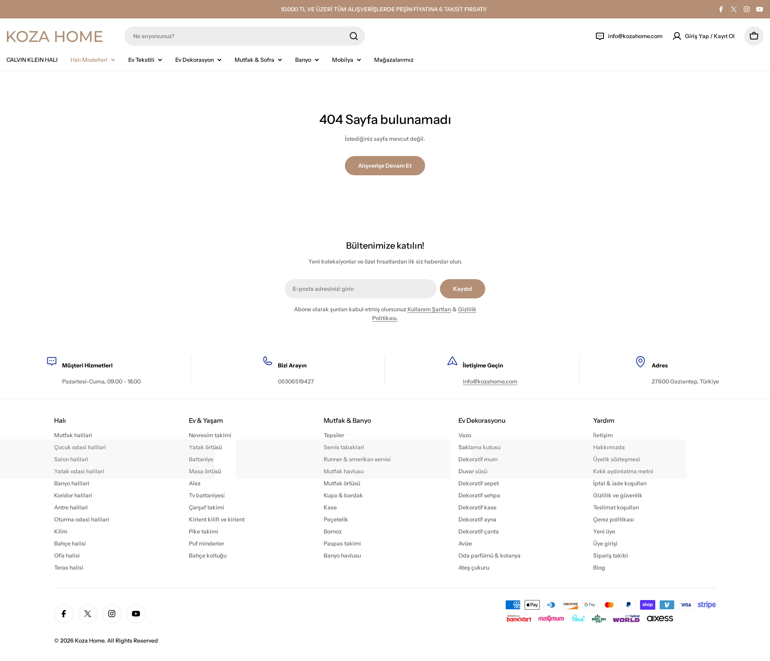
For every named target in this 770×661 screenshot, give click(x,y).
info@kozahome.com (490, 381)
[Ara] (354, 36)
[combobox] (244, 36)
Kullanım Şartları (429, 309)
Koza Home (89, 640)
